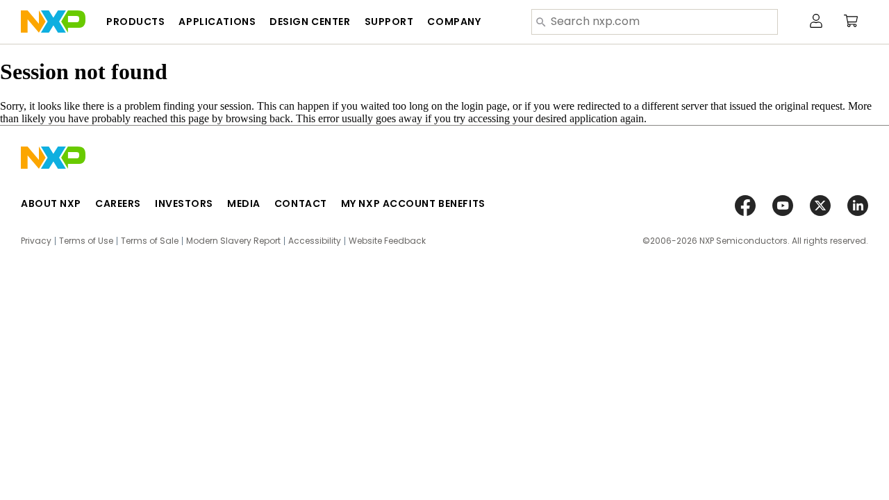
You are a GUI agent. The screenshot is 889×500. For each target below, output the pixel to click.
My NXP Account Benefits (413, 203)
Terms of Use (86, 241)
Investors (184, 203)
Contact (300, 203)
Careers (118, 203)
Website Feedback (387, 241)
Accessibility (314, 241)
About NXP (51, 203)
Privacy (36, 241)
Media (243, 203)
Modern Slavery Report (233, 241)
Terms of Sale (149, 241)
